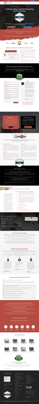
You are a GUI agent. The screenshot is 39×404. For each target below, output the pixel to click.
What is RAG (16, 388)
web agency (15, 180)
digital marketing (32, 119)
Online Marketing (24, 140)
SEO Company (17, 362)
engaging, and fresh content (16, 225)
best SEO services (31, 153)
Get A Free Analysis (34, 221)
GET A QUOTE (16, 102)
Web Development (28, 375)
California (10, 149)
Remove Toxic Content (28, 329)
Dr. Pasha (33, 99)
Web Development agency (8, 364)
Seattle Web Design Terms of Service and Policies (14, 401)
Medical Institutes (16, 148)
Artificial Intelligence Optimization (30, 380)
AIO (15, 387)
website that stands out (18, 47)
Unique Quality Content (6, 330)
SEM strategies (25, 120)
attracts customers (12, 174)
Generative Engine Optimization (29, 379)
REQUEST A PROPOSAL (10, 51)
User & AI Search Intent (16, 329)
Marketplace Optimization (18, 386)
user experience (26, 68)
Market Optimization (28, 381)
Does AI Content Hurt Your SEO (18, 373)
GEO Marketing (17, 382)
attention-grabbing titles (19, 241)
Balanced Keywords (11, 329)
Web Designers (24, 362)
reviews (21, 153)
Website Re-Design (28, 383)
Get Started (5, 401)
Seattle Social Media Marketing (18, 389)
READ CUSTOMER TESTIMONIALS (27, 104)
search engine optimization (11, 156)
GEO (15, 390)
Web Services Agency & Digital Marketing (17, 66)
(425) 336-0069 (6, 0)
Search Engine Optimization (29, 377)
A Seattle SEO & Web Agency (7, 372)
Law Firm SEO (16, 391)
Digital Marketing (28, 376)
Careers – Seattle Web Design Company (24, 401)
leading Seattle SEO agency (21, 366)
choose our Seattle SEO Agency (29, 54)
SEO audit (25, 124)
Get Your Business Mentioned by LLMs (19, 378)
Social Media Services (28, 382)
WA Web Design (17, 140)
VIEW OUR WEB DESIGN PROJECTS (27, 102)
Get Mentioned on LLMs (29, 378)
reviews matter (24, 152)
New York (7, 149)
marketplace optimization (9, 157)
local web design (23, 148)
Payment (8, 401)
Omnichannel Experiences (18, 381)
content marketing (5, 156)
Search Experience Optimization (18, 385)
